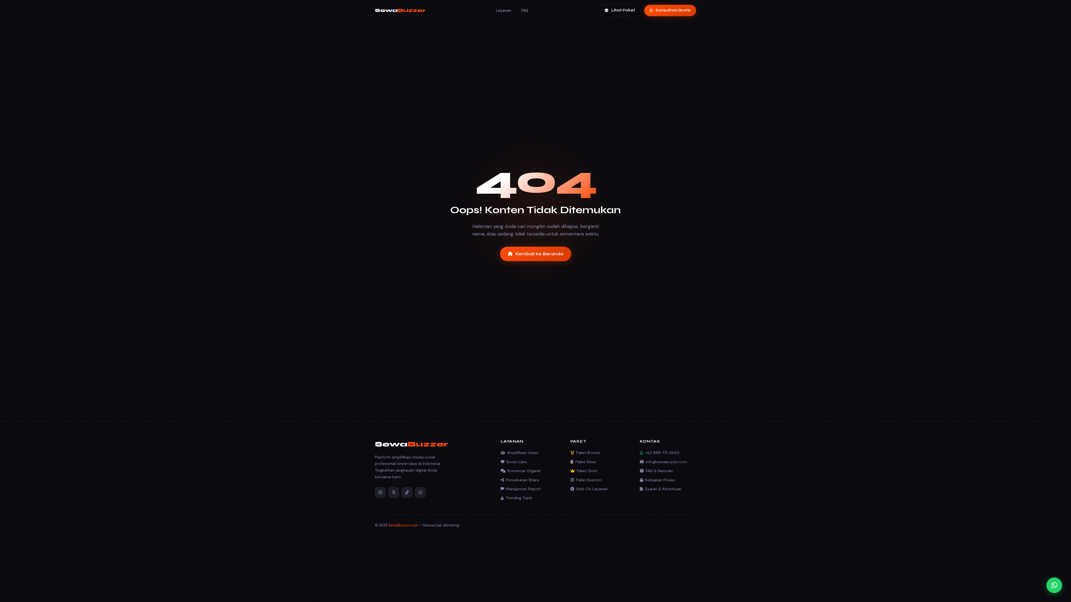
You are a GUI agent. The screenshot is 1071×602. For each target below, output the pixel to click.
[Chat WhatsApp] (1054, 585)
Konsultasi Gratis (673, 10)
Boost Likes (516, 461)
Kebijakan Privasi (660, 479)
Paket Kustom (589, 479)
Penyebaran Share (522, 479)
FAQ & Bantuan (659, 470)
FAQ (524, 10)
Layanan (503, 10)
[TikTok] (407, 492)
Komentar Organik (524, 470)
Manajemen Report (523, 488)
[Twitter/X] (393, 492)
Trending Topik (519, 497)
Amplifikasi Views (522, 452)
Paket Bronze (588, 452)
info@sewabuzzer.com (666, 461)
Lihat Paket (623, 10)
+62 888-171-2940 (662, 452)
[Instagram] (380, 492)
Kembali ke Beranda (539, 253)
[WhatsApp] (420, 492)
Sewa (400, 10)
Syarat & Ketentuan (663, 488)
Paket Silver (585, 461)
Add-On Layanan (592, 488)
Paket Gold (587, 470)
